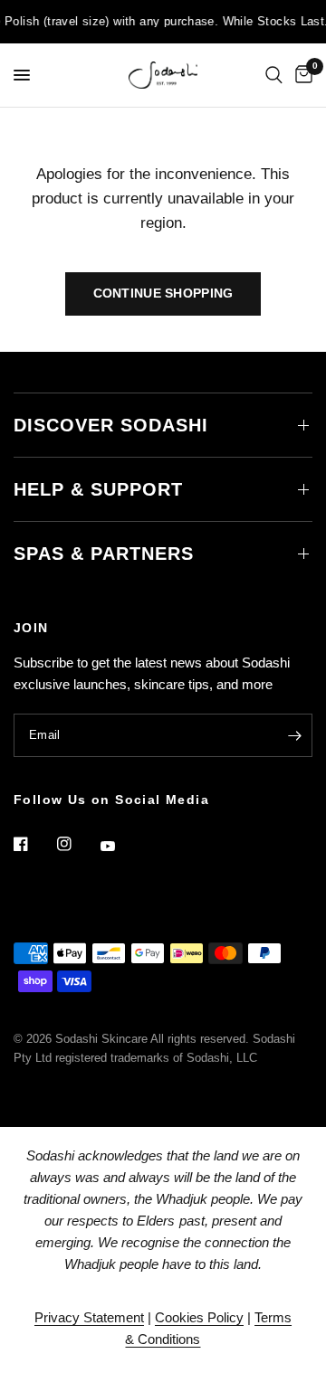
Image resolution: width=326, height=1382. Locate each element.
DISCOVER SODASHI (111, 425)
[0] (300, 75)
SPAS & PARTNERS (104, 553)
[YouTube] (120, 846)
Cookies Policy (199, 1317)
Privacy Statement (89, 1317)
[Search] (274, 75)
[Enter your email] (294, 735)
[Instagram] (77, 844)
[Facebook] (33, 844)
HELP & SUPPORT (98, 489)
